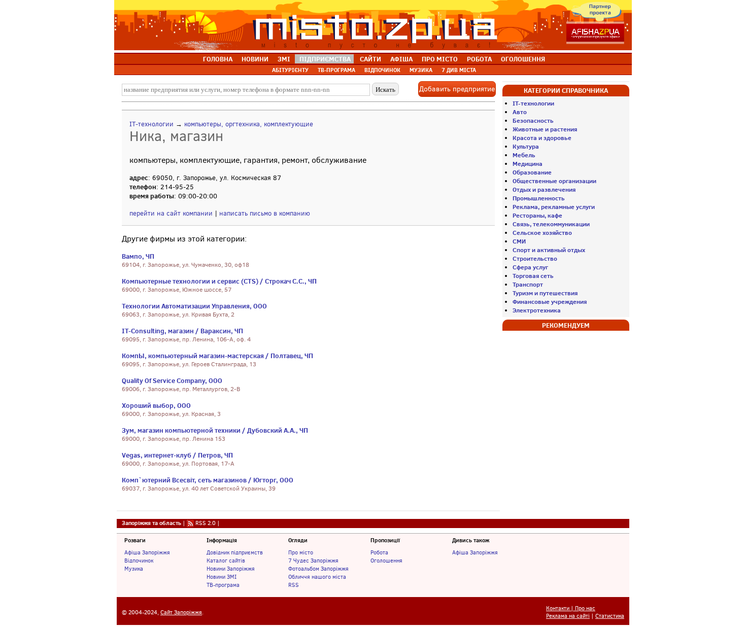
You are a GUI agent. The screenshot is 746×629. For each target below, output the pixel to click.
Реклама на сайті (568, 616)
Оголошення (386, 560)
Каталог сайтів (226, 560)
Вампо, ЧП (138, 256)
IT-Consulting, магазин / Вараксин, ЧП (182, 330)
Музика (133, 568)
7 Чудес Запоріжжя (313, 560)
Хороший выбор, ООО (156, 405)
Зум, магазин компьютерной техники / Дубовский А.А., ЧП (215, 430)
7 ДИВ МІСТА (459, 70)
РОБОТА (479, 58)
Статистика (609, 616)
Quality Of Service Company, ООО (172, 380)
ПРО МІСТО (440, 58)
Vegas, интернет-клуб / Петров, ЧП (177, 455)
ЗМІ (284, 58)
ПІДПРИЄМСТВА (325, 58)
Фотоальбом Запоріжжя (318, 568)
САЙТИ (370, 58)
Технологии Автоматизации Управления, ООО (194, 305)
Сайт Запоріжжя (181, 612)
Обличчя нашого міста (317, 576)
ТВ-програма (223, 584)
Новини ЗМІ (221, 576)
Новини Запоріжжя (231, 568)
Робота (379, 552)
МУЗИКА (421, 70)
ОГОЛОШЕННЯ (523, 58)
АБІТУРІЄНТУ (290, 70)
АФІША (401, 58)
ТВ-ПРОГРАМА (336, 70)
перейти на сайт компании (171, 213)
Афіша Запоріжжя (147, 552)
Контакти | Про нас (570, 608)
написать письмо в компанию (264, 213)
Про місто (300, 552)
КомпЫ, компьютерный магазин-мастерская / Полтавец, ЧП (217, 355)
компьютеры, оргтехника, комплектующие (248, 124)
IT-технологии (151, 124)
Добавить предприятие (457, 89)
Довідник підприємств (235, 552)
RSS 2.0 (205, 523)
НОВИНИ (255, 58)
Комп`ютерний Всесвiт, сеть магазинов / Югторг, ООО (207, 479)
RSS (293, 584)
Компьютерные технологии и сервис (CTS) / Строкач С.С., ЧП (219, 281)
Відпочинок (138, 560)
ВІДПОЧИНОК (382, 70)
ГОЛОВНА (217, 58)
